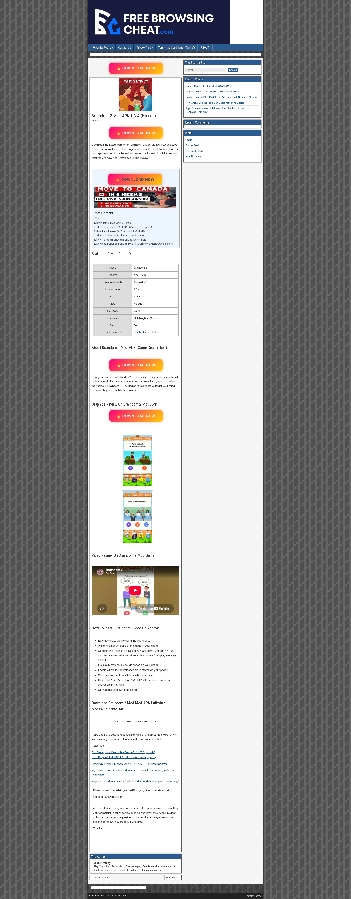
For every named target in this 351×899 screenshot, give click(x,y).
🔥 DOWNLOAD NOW (136, 68)
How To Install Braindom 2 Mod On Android (121, 239)
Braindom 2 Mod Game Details (114, 222)
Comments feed (194, 151)
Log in (189, 140)
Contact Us (124, 47)
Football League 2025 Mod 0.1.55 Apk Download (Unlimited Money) (221, 97)
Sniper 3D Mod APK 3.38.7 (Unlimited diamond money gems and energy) (135, 781)
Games (98, 120)
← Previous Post (100, 877)
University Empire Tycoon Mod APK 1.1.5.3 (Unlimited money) (129, 763)
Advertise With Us (103, 47)
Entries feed (192, 145)
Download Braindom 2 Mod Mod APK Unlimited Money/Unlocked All (134, 243)
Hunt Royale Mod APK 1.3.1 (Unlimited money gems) (124, 757)
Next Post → (173, 877)
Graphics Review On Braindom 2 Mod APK (121, 231)
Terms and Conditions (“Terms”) (176, 47)
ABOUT (205, 47)
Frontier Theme (253, 896)
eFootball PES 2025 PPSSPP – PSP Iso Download (213, 91)
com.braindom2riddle (146, 332)
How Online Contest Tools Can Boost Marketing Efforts (215, 102)
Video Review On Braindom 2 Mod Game (120, 235)
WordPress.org (193, 156)
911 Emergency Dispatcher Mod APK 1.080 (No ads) (123, 752)
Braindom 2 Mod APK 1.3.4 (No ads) (124, 115)
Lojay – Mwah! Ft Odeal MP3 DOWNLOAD (208, 86)
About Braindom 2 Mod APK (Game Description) (124, 227)
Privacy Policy (144, 47)
